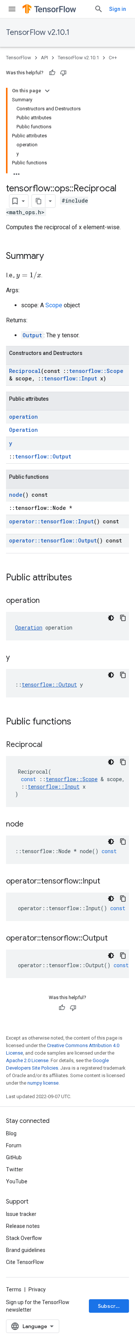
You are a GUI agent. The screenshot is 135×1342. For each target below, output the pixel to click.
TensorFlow (18, 57)
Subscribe (111, 1306)
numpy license (42, 1083)
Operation (23, 429)
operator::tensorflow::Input (51, 521)
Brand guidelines (25, 1250)
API (44, 57)
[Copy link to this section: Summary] (51, 256)
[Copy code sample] (123, 618)
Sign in (117, 9)
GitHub (14, 1157)
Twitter (14, 1169)
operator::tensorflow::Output (53, 540)
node (15, 494)
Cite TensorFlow (25, 1262)
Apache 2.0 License (27, 1060)
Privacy (37, 1289)
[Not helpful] (63, 72)
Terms (13, 1289)
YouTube (16, 1181)
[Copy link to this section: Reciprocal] (49, 745)
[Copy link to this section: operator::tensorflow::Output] (115, 938)
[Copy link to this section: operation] (47, 601)
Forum (13, 1145)
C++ (113, 57)
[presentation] (28, 275)
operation (23, 416)
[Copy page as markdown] (38, 201)
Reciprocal (25, 370)
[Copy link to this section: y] (17, 658)
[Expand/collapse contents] (47, 90)
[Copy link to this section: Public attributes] (79, 578)
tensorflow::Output (43, 456)
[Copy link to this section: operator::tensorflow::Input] (107, 881)
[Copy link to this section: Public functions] (78, 722)
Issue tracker (21, 1214)
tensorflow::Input (70, 378)
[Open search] (98, 9)
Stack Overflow (24, 1238)
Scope (53, 305)
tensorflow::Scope (96, 370)
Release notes (23, 1226)
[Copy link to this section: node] (31, 824)
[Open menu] (12, 9)
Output (32, 335)
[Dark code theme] (111, 618)
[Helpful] (52, 72)
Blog (11, 1133)
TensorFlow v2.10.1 (37, 32)
